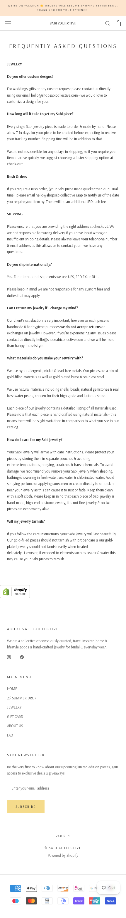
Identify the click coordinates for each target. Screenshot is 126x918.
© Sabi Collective (63, 848)
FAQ (10, 735)
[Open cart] (118, 23)
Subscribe (26, 807)
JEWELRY (14, 707)
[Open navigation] (8, 23)
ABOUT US (15, 725)
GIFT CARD (15, 716)
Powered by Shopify (63, 855)
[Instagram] (9, 657)
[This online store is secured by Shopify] (15, 588)
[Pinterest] (22, 657)
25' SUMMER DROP (21, 698)
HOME (12, 688)
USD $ (60, 836)
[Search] (107, 23)
